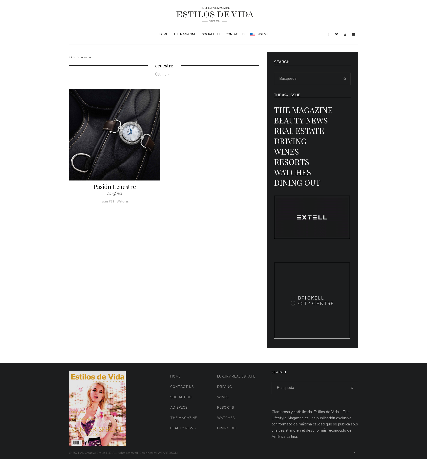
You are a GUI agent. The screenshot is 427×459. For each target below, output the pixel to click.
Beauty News (301, 120)
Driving (290, 141)
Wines (286, 151)
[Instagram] (345, 34)
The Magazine (185, 34)
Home (163, 34)
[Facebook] (328, 34)
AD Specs (179, 407)
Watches (123, 201)
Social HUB (211, 34)
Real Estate (299, 130)
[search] (345, 79)
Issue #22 (107, 201)
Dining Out (297, 182)
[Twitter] (336, 34)
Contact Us (235, 34)
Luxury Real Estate (236, 376)
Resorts (291, 161)
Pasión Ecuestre (115, 186)
